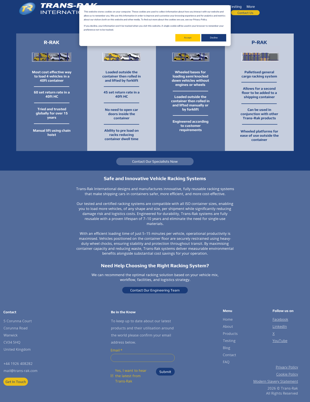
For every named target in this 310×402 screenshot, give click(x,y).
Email (116, 350)
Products (230, 333)
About (228, 326)
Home (228, 319)
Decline (214, 37)
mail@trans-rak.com (20, 370)
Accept (187, 37)
